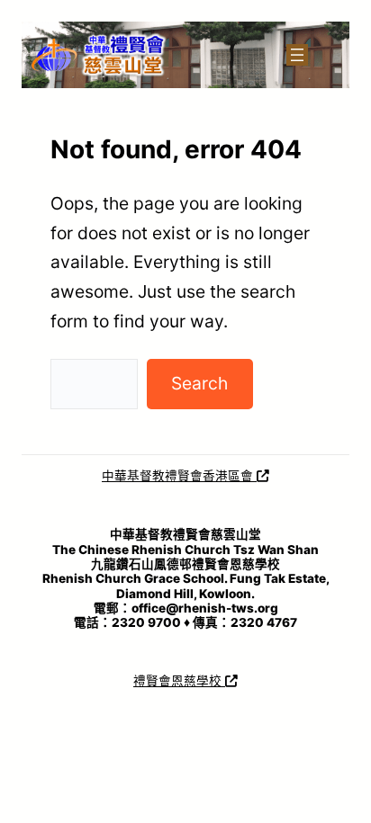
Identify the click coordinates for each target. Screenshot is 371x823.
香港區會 (230, 476)
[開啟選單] (297, 55)
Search (199, 383)
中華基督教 (133, 476)
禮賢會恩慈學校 (179, 681)
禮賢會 (184, 476)
